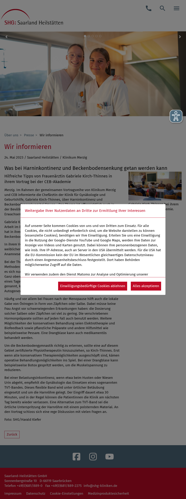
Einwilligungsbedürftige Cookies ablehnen (92, 286)
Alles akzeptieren (146, 286)
